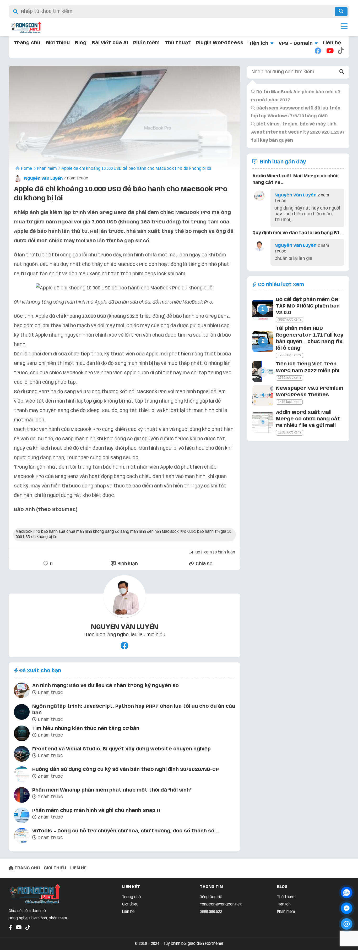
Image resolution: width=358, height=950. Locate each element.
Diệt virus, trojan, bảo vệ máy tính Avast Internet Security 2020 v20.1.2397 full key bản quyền (298, 132)
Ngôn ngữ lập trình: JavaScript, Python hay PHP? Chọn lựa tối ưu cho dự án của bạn (133, 709)
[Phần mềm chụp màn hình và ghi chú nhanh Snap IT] (22, 816)
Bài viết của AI (110, 43)
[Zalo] (346, 892)
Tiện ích (258, 43)
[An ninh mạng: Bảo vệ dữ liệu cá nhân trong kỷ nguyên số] (22, 691)
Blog (80, 43)
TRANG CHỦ (26, 868)
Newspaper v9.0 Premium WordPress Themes (309, 391)
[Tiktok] (341, 51)
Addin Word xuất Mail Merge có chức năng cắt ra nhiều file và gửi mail (308, 419)
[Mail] (346, 924)
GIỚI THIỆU (55, 868)
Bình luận (127, 564)
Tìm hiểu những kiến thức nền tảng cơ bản (85, 728)
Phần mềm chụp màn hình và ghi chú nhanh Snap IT (96, 810)
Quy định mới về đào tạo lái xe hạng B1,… (298, 233)
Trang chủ (27, 43)
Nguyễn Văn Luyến (43, 179)
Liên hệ (332, 43)
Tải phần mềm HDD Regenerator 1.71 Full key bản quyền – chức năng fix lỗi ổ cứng (309, 338)
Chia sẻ (204, 564)
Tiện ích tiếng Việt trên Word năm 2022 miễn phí (307, 367)
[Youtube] (329, 51)
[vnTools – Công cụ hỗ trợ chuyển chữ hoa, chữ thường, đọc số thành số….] (22, 837)
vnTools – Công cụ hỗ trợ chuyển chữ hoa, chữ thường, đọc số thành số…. (125, 831)
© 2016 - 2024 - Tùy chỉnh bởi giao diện (170, 944)
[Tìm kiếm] (341, 11)
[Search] (342, 72)
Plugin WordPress (219, 43)
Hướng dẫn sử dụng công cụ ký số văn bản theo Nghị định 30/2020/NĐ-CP (125, 769)
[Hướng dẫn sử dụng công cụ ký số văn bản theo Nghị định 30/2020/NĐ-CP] (22, 775)
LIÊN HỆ (78, 868)
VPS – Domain (296, 43)
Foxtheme (214, 944)
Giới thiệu (58, 43)
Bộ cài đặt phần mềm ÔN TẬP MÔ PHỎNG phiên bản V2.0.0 (308, 306)
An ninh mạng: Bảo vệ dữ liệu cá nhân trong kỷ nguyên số (105, 685)
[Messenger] (346, 908)
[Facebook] (318, 51)
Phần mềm (146, 43)
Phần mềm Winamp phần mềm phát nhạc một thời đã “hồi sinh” (112, 790)
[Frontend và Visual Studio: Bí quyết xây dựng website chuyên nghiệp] (22, 755)
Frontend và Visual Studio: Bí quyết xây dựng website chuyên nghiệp (121, 749)
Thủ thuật (178, 43)
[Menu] (344, 27)
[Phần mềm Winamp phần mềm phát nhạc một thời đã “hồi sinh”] (22, 796)
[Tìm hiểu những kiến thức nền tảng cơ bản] (22, 734)
